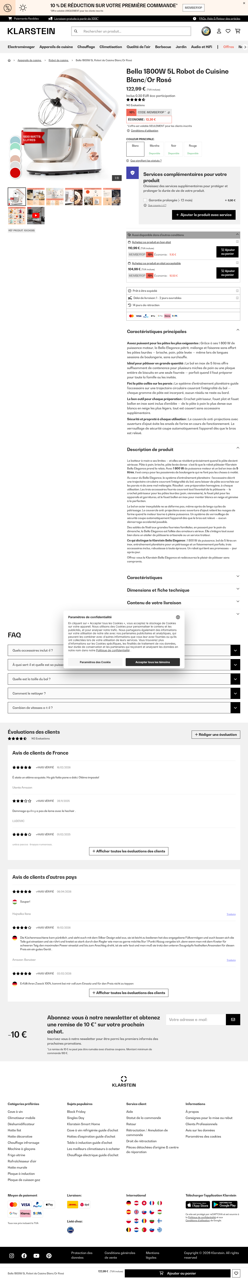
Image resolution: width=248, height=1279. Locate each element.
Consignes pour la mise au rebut (209, 1118)
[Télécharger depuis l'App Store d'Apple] (198, 1204)
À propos (192, 1112)
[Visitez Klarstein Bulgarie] (152, 1221)
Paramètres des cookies (203, 1136)
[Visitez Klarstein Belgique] (128, 1229)
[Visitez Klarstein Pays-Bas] (136, 1229)
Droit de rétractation (141, 1141)
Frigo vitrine (16, 1155)
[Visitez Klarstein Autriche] (136, 1203)
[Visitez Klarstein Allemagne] (128, 1203)
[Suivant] (245, 47)
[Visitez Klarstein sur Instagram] (12, 1256)
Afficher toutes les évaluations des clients (130, 851)
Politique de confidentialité (202, 1217)
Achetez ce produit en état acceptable (156, 263)
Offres (228, 47)
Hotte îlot (14, 1130)
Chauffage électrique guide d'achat (92, 1155)
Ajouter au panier (181, 1273)
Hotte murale (17, 1167)
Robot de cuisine (59, 60)
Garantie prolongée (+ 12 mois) (170, 200)
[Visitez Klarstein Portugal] (144, 1229)
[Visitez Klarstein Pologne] (128, 1221)
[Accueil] (13, 60)
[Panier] (237, 31)
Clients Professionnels (201, 1124)
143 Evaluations (135, 105)
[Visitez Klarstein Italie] (159, 1203)
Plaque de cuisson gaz (24, 1180)
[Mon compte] (219, 31)
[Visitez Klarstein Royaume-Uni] (136, 1212)
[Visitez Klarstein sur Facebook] (24, 1256)
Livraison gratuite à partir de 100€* (76, 18)
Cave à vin (15, 1112)
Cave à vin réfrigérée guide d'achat (92, 1130)
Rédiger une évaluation (217, 734)
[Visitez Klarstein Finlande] (159, 1221)
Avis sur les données (200, 1130)
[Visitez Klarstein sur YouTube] (36, 1256)
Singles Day (75, 1118)
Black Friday (76, 1112)
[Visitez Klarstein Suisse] (144, 1203)
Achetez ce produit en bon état (151, 242)
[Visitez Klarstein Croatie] (136, 1221)
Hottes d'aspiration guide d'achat (91, 1136)
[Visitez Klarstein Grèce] (159, 1230)
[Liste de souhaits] (228, 31)
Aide (129, 1112)
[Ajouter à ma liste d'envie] (236, 1273)
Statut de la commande (143, 1118)
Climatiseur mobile (21, 1118)
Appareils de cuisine (30, 60)
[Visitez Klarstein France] (152, 1203)
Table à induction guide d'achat (89, 1143)
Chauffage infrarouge (23, 1143)
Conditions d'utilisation (198, 1220)
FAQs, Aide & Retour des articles (219, 18)
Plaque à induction (21, 1174)
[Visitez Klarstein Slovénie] (152, 1229)
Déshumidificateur (21, 1124)
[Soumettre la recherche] (75, 31)
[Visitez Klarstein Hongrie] (159, 1212)
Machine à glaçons (21, 1149)
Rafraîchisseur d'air (22, 1161)
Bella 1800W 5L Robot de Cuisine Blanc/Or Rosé (104, 60)
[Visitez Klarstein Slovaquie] (144, 1212)
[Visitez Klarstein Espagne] (128, 1212)
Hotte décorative (20, 1136)
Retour (131, 1124)
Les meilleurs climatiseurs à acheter (93, 1149)
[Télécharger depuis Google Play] (225, 1204)
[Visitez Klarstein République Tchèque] (152, 1212)
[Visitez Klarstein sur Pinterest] (49, 1256)
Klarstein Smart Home (83, 1124)
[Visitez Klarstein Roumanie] (144, 1221)
